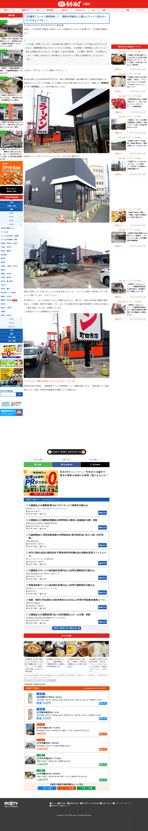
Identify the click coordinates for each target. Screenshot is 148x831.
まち (93, 10)
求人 (38, 10)
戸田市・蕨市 (5, 289)
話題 (104, 10)
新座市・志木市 (6, 296)
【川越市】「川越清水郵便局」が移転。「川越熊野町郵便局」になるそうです (11, 70)
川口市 (3, 285)
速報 (127, 10)
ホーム (54, 803)
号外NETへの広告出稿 (91, 803)
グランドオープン (29, 680)
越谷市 (3, 258)
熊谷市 (3, 270)
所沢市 (3, 304)
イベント (116, 10)
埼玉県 (61, 25)
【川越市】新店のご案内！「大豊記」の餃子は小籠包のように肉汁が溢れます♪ (137, 214)
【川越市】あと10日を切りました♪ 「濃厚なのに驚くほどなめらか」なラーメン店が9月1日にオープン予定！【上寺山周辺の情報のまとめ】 (11, 154)
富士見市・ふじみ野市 (8, 292)
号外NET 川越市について (61, 806)
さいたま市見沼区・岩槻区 (10, 236)
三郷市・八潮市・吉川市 (9, 266)
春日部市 (4, 255)
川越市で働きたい (33, 500)
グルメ (39, 680)
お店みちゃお (80, 10)
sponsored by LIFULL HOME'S (95, 688)
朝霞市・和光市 (9, 300)
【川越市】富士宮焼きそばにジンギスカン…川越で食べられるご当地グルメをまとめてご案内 (11, 124)
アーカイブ (140, 10)
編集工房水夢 (40, 684)
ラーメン (46, 680)
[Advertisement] (129, 28)
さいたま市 (4, 232)
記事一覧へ (66, 460)
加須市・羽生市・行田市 (9, 243)
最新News (25, 10)
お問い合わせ (107, 803)
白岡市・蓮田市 (6, 251)
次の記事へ (94, 460)
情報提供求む (74, 803)
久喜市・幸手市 (6, 247)
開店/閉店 (50, 10)
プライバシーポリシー (123, 803)
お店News (64, 10)
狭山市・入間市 (6, 308)
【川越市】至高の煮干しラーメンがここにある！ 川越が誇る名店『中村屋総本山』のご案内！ (11, 97)
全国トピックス (9, 10)
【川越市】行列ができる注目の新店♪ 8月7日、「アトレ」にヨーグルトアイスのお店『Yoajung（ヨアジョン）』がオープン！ (137, 82)
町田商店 (53, 680)
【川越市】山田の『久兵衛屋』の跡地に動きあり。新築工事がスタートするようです (137, 143)
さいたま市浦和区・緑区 (9, 239)
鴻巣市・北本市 (6, 274)
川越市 (86, 4)
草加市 (3, 262)
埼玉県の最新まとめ (7, 228)
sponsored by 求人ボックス (50, 500)
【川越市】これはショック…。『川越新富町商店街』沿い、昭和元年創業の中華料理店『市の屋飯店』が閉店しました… (137, 309)
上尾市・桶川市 (6, 277)
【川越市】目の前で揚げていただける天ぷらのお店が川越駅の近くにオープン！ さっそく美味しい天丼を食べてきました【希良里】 (137, 60)
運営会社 (63, 803)
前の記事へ (39, 460)
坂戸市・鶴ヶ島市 (7, 281)
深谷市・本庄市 (6, 315)
